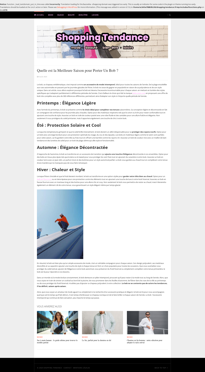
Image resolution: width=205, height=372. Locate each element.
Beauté (71, 15)
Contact (68, 368)
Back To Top (161, 368)
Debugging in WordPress (67, 7)
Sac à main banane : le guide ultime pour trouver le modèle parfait (57, 341)
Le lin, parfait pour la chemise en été (96, 340)
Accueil (40, 15)
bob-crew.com (138, 93)
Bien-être (83, 15)
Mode (50, 15)
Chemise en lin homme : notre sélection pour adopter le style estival (144, 341)
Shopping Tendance (53, 368)
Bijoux (60, 15)
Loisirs (95, 15)
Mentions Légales (81, 368)
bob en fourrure (44, 179)
